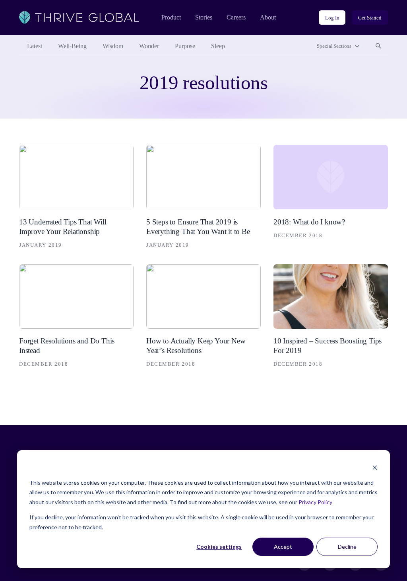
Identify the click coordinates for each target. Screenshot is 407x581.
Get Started (370, 18)
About (268, 17)
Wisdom (113, 46)
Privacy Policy (315, 502)
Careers (236, 17)
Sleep (218, 46)
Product (171, 17)
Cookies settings (219, 546)
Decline (347, 546)
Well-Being (72, 46)
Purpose (185, 46)
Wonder (149, 46)
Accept (283, 546)
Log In (332, 18)
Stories (203, 17)
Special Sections (334, 46)
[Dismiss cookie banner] (375, 467)
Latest (34, 46)
